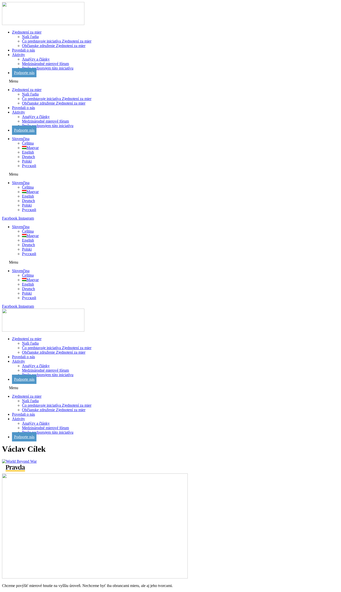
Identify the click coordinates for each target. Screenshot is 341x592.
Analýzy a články (36, 59)
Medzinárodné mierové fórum (45, 64)
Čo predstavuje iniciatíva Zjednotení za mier (56, 41)
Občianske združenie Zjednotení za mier (53, 46)
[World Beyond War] (19, 461)
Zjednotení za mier (26, 32)
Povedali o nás (23, 50)
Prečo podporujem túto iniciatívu (47, 68)
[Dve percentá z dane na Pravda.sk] (15, 471)
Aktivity (18, 55)
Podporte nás (24, 73)
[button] (170, 81)
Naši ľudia (30, 37)
